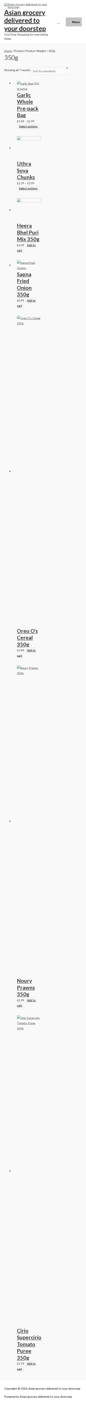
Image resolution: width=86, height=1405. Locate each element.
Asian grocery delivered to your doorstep (25, 20)
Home (8, 51)
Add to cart (26, 247)
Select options (28, 126)
